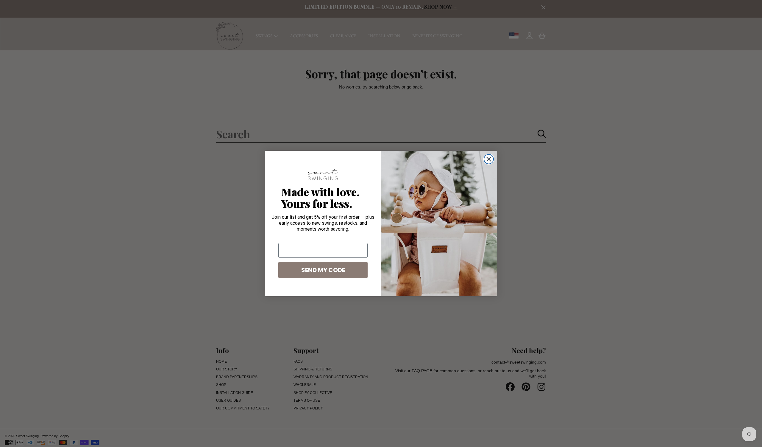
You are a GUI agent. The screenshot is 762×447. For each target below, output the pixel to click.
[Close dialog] (489, 159)
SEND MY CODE (323, 270)
